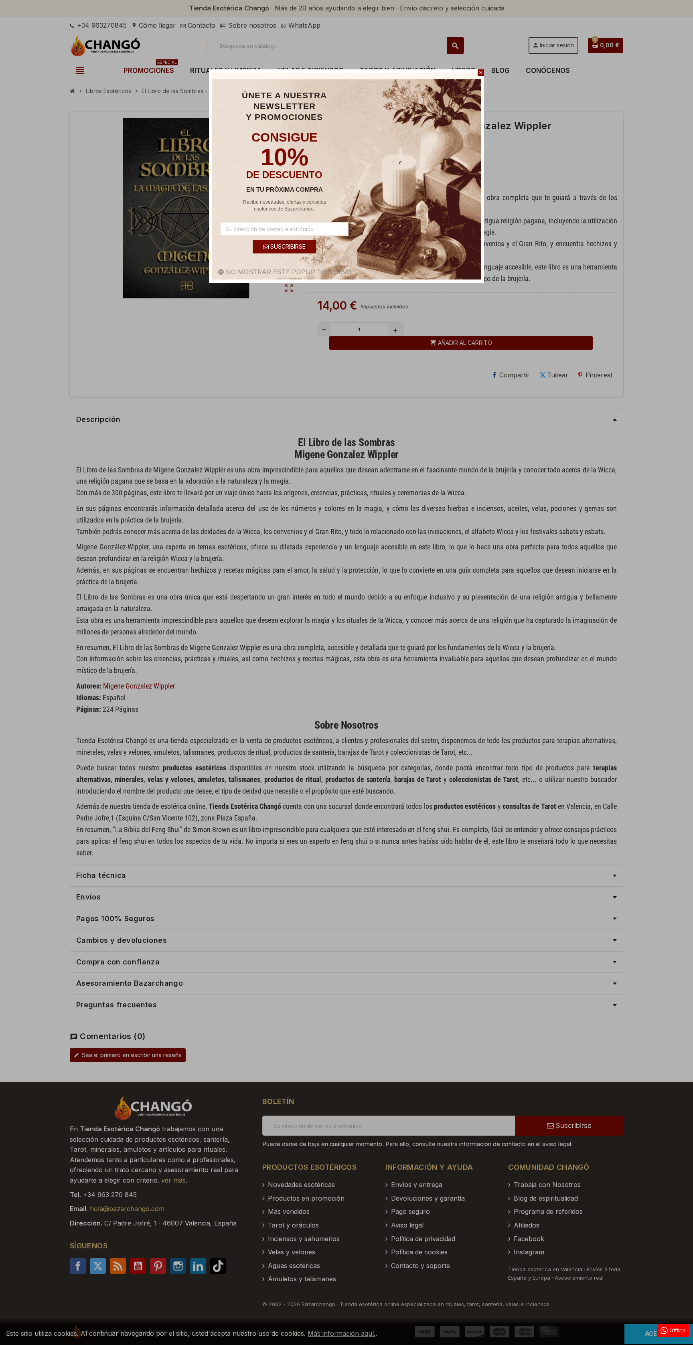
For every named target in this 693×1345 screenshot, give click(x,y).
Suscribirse (287, 246)
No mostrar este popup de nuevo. (289, 272)
